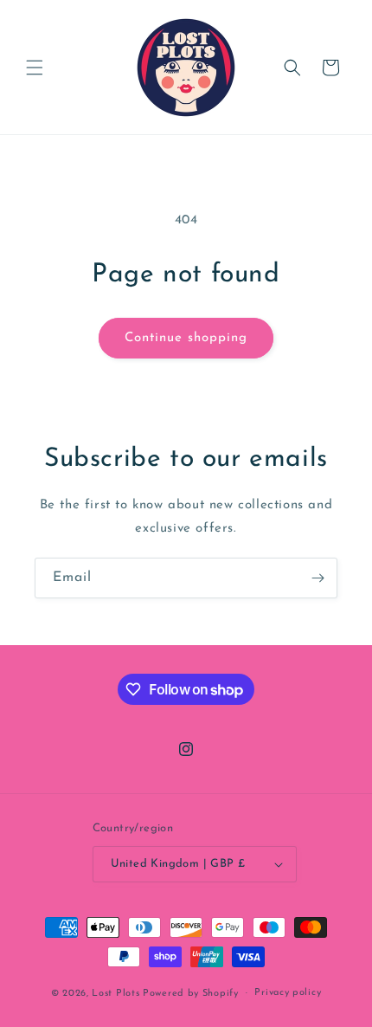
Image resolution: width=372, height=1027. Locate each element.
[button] (35, 67)
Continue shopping (186, 338)
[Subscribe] (317, 578)
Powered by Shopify (191, 993)
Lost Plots (115, 993)
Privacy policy (287, 993)
